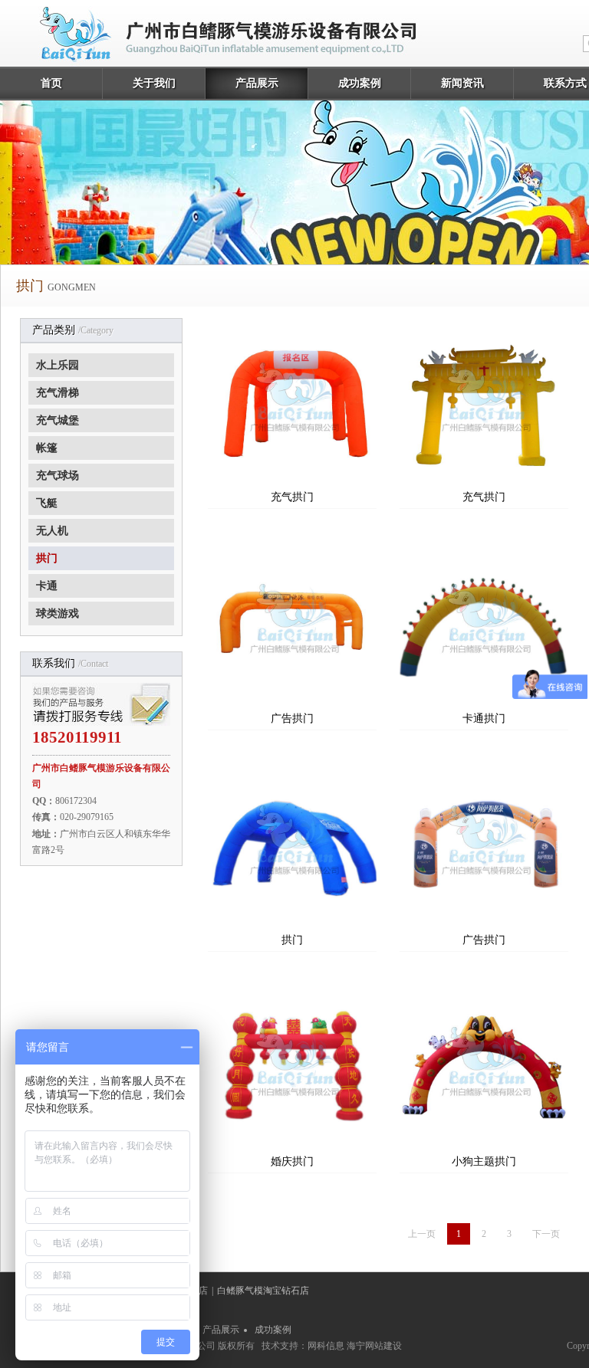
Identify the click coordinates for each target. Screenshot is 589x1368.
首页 (51, 83)
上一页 (422, 1234)
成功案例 (359, 83)
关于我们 (154, 83)
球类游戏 (57, 613)
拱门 (47, 558)
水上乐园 (57, 365)
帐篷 (47, 448)
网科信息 (326, 1345)
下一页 (546, 1234)
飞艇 (47, 503)
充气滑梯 (57, 393)
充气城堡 (57, 420)
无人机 (52, 530)
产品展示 (256, 83)
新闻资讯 (462, 83)
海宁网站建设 (374, 1345)
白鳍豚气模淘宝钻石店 (263, 1290)
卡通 (47, 586)
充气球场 (57, 475)
